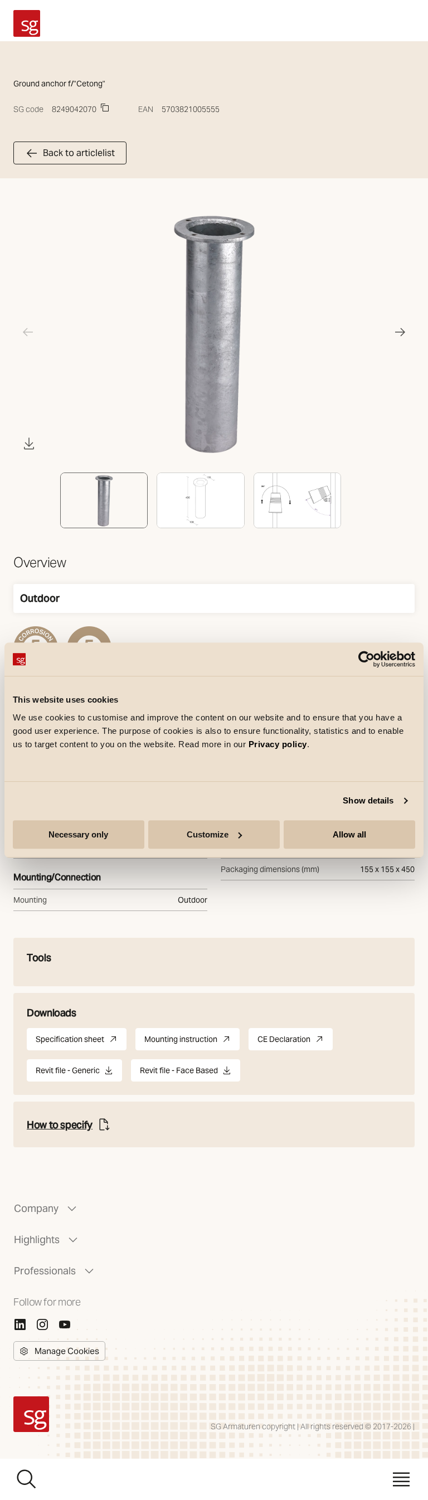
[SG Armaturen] (26, 23)
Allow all (349, 834)
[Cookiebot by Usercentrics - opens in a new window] (366, 659)
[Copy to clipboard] (104, 107)
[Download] (29, 443)
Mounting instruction (192, 1042)
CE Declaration (295, 1042)
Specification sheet (81, 1042)
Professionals (45, 1270)
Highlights (37, 1239)
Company (36, 1208)
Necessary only (78, 834)
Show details (368, 800)
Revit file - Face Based (179, 1073)
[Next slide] (400, 332)
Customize (207, 834)
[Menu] (401, 1479)
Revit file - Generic (68, 1073)
